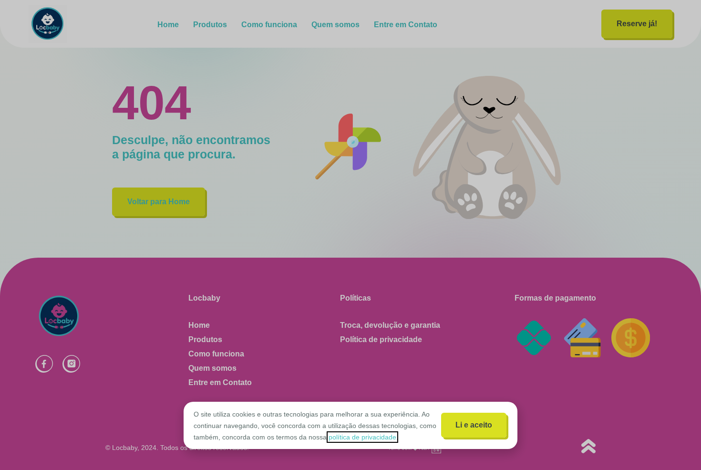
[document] (350, 235)
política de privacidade (362, 437)
